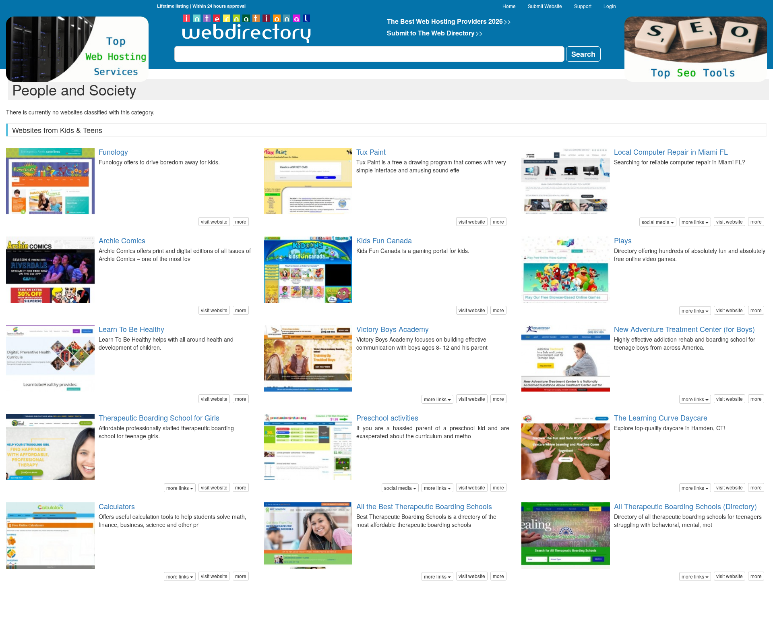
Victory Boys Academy (392, 328)
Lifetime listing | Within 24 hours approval (201, 6)
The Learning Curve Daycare (660, 417)
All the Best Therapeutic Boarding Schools (424, 506)
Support (582, 5)
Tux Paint (371, 151)
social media (656, 221)
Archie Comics (122, 240)
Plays (623, 240)
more (240, 221)
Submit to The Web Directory (435, 32)
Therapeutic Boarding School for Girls (159, 417)
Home (509, 5)
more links (693, 221)
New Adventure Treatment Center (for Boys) (684, 328)
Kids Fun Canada (384, 240)
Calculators (117, 506)
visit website (214, 221)
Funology (113, 151)
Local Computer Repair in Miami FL (671, 151)
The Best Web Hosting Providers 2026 (449, 21)
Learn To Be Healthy (131, 328)
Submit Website (545, 5)
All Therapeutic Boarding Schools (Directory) (685, 506)
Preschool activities (387, 417)
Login (610, 5)
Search (583, 54)
